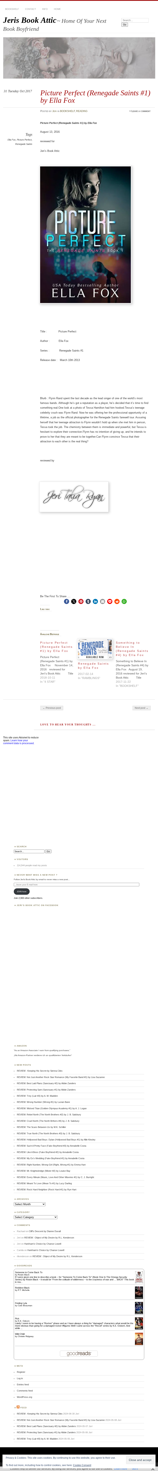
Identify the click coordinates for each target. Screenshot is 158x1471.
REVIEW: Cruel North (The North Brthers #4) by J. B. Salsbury (48, 1121)
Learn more (120, 1468)
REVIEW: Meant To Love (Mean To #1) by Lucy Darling (44, 1183)
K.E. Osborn (24, 1321)
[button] (66, 601)
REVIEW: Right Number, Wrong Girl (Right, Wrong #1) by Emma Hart (51, 1164)
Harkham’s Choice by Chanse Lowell (42, 1244)
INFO (45, 9)
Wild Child (20, 1334)
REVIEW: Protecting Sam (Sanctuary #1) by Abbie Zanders (46, 1089)
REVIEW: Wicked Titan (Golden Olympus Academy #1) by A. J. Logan (52, 1108)
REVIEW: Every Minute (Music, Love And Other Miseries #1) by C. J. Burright (55, 1177)
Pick (17, 1318)
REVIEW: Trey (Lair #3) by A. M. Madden (37, 1096)
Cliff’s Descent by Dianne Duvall (45, 1231)
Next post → (141, 708)
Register (21, 1372)
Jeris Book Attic (29, 20)
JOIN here (22, 891)
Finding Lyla (21, 1303)
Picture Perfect (24, 139)
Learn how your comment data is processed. (18, 742)
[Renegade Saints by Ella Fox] (95, 649)
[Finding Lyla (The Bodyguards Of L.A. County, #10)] (139, 1314)
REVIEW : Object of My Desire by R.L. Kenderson (49, 1237)
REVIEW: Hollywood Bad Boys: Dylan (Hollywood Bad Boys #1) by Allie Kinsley (56, 1139)
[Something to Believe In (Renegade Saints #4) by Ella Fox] (135, 663)
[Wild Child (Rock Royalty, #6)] (139, 1345)
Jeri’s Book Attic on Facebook (37, 905)
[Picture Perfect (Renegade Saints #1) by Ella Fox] (59, 661)
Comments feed (25, 1390)
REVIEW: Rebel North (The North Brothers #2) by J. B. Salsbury (49, 1114)
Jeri (54, 111)
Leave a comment (141, 111)
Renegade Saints (23, 144)
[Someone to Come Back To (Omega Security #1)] (139, 1282)
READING (81, 111)
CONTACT (30, 9)
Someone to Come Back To (28, 1272)
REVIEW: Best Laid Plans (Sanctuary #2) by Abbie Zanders (46, 1083)
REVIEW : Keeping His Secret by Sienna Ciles (40, 1071)
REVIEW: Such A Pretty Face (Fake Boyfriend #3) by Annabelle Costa (51, 1146)
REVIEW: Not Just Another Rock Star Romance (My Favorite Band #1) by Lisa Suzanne (61, 1077)
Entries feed (23, 1384)
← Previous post (52, 708)
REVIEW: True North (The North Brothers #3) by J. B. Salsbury (48, 1133)
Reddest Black (22, 1288)
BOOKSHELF (12, 9)
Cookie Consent (82, 1465)
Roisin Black (23, 1275)
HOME (57, 9)
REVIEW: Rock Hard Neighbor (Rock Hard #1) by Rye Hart (46, 1189)
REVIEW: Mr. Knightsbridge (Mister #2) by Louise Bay (43, 1171)
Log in (20, 1378)
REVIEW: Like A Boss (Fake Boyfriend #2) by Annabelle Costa (48, 1152)
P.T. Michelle (24, 1290)
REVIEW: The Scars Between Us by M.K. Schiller (41, 1127)
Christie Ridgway (26, 1336)
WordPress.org (24, 1397)
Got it (135, 1468)
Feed (23, 1407)
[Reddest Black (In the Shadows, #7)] (139, 1298)
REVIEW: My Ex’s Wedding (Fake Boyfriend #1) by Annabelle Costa (50, 1158)
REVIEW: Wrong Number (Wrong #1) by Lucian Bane (43, 1102)
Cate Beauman (25, 1305)
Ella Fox (12, 139)
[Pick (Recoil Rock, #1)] (139, 1328)
